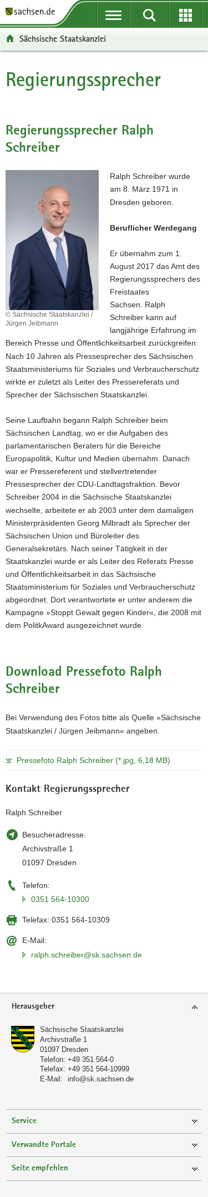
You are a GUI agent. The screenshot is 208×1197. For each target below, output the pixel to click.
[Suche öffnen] (149, 15)
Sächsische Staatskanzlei (62, 38)
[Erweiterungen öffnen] (185, 15)
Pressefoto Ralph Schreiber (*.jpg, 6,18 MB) (93, 760)
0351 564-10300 (60, 899)
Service (24, 1121)
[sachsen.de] (33, 12)
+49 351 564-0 (91, 1059)
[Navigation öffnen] (113, 15)
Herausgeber (33, 1007)
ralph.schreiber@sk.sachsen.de (86, 954)
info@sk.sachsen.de (101, 1079)
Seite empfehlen (40, 1168)
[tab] (104, 1007)
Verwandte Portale (44, 1145)
